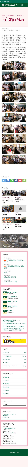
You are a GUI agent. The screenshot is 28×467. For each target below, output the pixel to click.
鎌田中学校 (7, 417)
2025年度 (7, 380)
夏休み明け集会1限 (12, 297)
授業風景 (4, 214)
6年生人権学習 (18, 226)
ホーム (4, 15)
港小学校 (6, 415)
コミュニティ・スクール (15, 30)
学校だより (15, 359)
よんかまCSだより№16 (7, 228)
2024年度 (7, 384)
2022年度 (7, 390)
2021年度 (7, 393)
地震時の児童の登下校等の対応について (14, 328)
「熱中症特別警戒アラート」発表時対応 (14, 326)
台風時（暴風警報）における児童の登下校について (14, 324)
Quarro (17, 452)
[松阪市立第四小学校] (10, 5)
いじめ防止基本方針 (9, 321)
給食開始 (9, 310)
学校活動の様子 (12, 15)
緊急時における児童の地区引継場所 (13, 330)
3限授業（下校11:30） (12, 292)
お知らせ (15, 362)
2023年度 (7, 387)
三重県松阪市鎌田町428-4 (10, 428)
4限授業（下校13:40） (12, 306)
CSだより (4, 224)
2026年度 (7, 377)
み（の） (7, 201)
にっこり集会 (18, 214)
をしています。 (20, 200)
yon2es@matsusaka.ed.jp (10, 433)
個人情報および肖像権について (12, 320)
